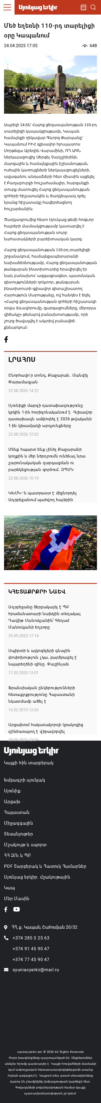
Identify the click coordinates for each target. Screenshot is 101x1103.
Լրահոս (22, 359)
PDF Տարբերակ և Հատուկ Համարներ (45, 866)
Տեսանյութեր (18, 834)
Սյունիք (12, 790)
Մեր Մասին (16, 898)
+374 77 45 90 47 (31, 959)
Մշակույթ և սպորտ (25, 844)
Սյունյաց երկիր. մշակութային (37, 877)
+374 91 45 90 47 (31, 948)
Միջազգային (18, 823)
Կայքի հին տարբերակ (28, 762)
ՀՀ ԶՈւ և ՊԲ (17, 855)
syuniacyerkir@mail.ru (36, 969)
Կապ (9, 887)
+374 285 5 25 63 (31, 938)
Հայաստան (16, 812)
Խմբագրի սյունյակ (24, 780)
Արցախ (12, 801)
